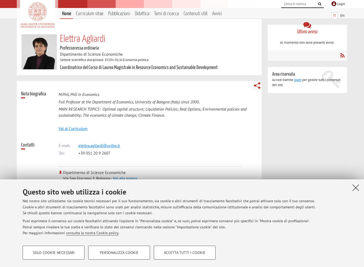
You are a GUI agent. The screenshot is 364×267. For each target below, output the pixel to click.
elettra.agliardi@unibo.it (99, 145)
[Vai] (320, 4)
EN (342, 15)
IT (334, 15)
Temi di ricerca (166, 13)
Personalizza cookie (119, 252)
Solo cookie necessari (54, 252)
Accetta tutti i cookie (184, 252)
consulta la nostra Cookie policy (92, 232)
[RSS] (342, 55)
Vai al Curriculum (73, 128)
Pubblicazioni (119, 13)
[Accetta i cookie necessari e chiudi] (355, 187)
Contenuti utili (195, 13)
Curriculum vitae (89, 13)
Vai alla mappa (125, 178)
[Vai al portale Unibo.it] (37, 15)
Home (66, 13)
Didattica (142, 13)
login (297, 80)
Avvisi (217, 13)
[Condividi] (257, 85)
